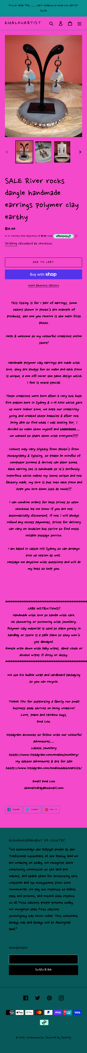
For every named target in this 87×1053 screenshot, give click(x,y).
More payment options (43, 286)
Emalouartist (23, 23)
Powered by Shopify (58, 1037)
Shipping (11, 244)
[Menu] (79, 23)
